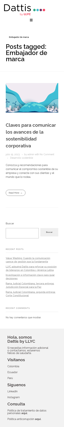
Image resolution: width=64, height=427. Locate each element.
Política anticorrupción (24, 419)
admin (31, 154)
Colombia (13, 366)
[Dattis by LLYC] (24, 10)
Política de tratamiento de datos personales (26, 412)
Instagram (13, 397)
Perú (10, 378)
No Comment (47, 154)
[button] (32, 20)
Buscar (10, 223)
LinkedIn (12, 391)
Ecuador (12, 372)
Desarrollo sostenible (21, 158)
